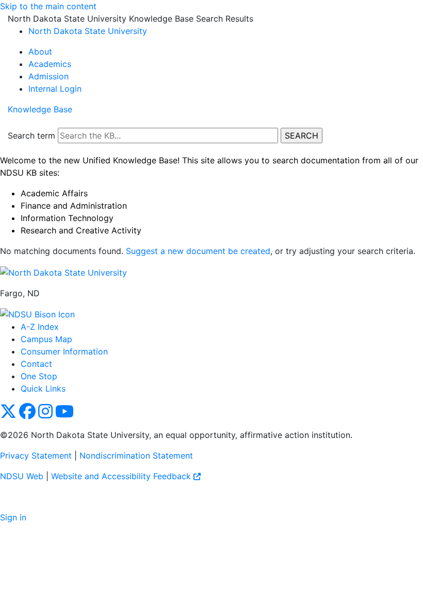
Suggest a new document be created (198, 251)
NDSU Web (21, 476)
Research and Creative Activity (81, 230)
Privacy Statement (36, 455)
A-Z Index (40, 327)
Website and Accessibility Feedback (122, 476)
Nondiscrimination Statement (136, 455)
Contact (36, 364)
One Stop (39, 376)
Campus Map (46, 339)
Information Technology (67, 218)
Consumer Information (64, 351)
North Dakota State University (87, 31)
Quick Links (43, 388)
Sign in (13, 517)
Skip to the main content (48, 6)
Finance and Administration (74, 205)
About (40, 51)
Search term (31, 135)
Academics (49, 64)
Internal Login (55, 88)
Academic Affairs (54, 193)
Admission (48, 76)
